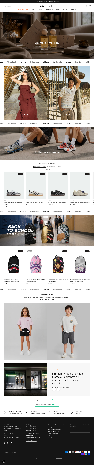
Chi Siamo (50, 435)
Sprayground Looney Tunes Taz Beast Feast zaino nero (58, 280)
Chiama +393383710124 (32, 439)
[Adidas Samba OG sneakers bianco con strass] (14, 185)
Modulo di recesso (52, 440)
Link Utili (51, 422)
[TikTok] (12, 443)
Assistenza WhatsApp (31, 441)
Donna (34, 9)
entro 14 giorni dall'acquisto (38, 413)
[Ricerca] (86, 6)
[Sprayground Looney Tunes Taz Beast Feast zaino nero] (58, 262)
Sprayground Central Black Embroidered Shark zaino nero (11, 280)
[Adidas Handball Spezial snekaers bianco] (36, 185)
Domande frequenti (53, 433)
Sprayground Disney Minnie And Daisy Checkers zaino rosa (36, 280)
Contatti (50, 437)
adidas (5, 200)
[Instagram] (8, 443)
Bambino (57, 9)
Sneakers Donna (39, 166)
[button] (41, 47)
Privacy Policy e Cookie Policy (55, 427)
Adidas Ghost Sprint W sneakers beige (80, 202)
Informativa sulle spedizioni (55, 429)
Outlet (72, 9)
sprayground (7, 277)
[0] (89, 6)
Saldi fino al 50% (23, 9)
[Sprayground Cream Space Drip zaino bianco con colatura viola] (80, 262)
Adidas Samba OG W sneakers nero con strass (57, 203)
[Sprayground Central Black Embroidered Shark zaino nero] (14, 262)
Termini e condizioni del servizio (56, 425)
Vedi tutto (47, 169)
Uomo (41, 9)
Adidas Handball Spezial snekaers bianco (34, 203)
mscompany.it (59, 458)
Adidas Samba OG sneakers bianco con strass (13, 203)
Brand (65, 9)
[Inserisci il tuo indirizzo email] (88, 431)
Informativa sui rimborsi (54, 431)
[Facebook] (5, 443)
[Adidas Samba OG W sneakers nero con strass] (58, 185)
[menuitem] (24, 9)
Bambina (48, 9)
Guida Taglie (78, 413)
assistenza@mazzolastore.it (33, 437)
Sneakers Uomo (54, 166)
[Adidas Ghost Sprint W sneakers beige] (80, 185)
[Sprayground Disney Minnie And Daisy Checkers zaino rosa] (36, 262)
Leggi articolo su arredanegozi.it (61, 387)
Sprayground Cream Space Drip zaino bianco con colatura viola (80, 280)
